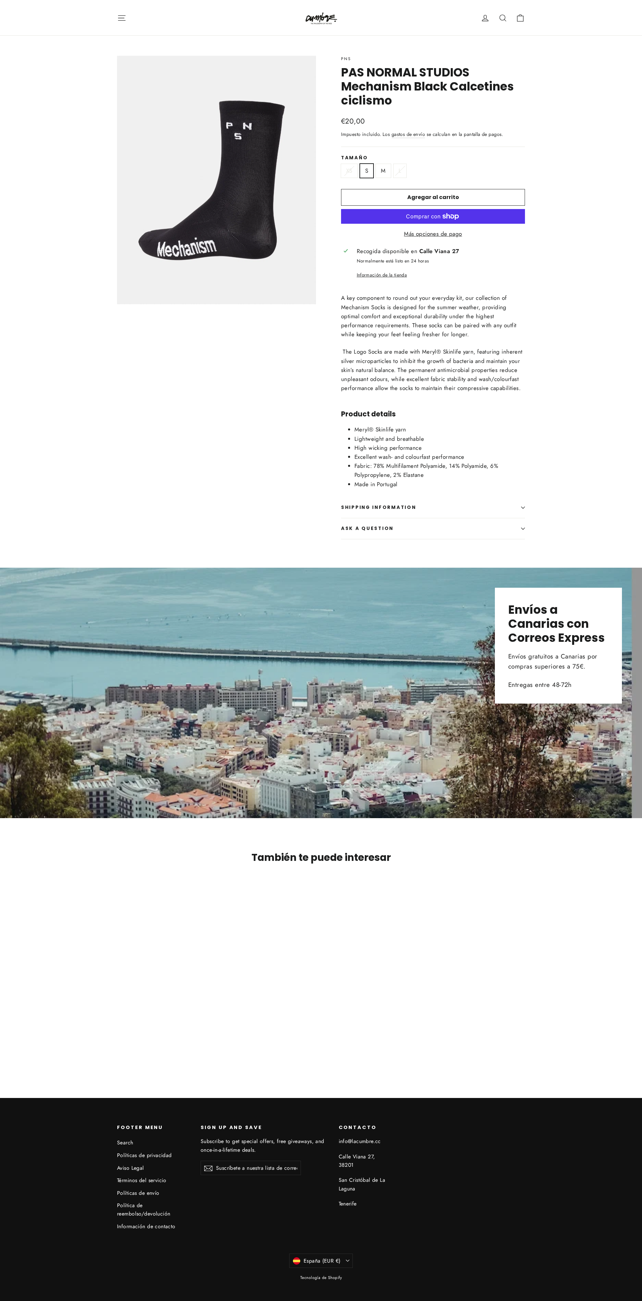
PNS (346, 59)
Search (125, 1142)
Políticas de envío (138, 1193)
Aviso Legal (130, 1168)
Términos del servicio (142, 1180)
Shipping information (378, 507)
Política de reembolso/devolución (144, 1209)
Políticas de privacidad (144, 1155)
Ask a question (367, 528)
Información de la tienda (382, 274)
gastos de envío (408, 134)
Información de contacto (146, 1226)
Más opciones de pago (433, 234)
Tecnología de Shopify (321, 1278)
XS (349, 171)
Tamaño (354, 158)
